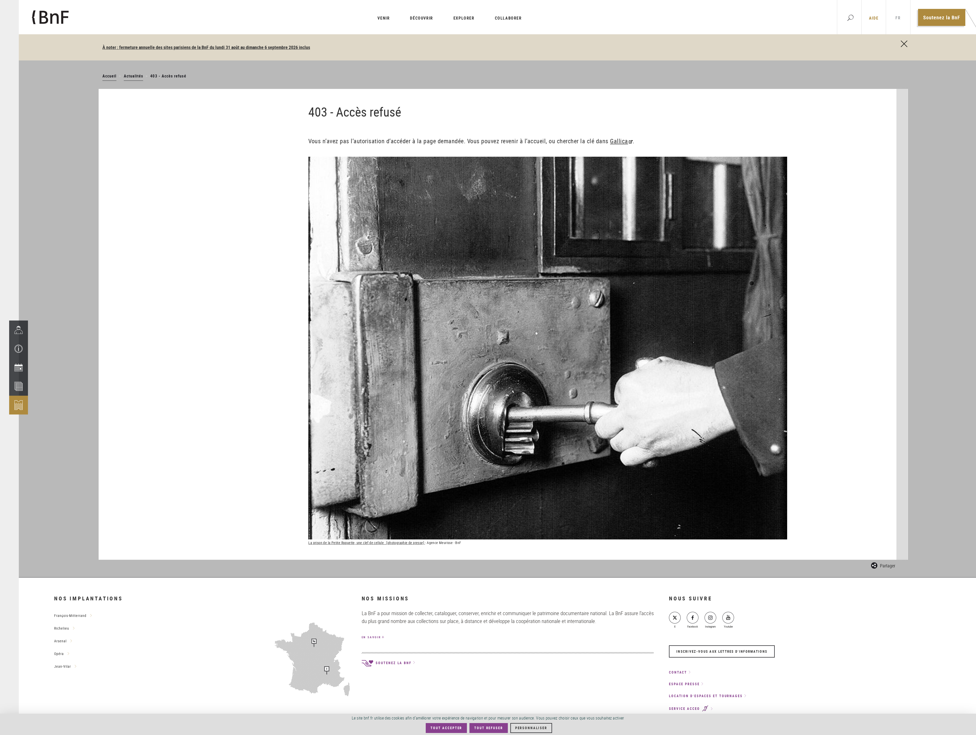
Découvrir (421, 18)
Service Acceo (685, 709)
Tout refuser (488, 728)
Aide (873, 18)
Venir (383, 18)
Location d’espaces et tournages (706, 696)
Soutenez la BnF (941, 17)
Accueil (109, 76)
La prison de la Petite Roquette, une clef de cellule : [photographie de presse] (366, 542)
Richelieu (61, 628)
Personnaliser (531, 728)
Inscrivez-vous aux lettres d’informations (721, 651)
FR (898, 17)
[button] (18, 348)
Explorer (464, 18)
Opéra (59, 653)
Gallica (619, 141)
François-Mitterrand (70, 615)
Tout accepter (446, 728)
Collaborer (508, 18)
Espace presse (684, 684)
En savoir (371, 637)
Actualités (133, 76)
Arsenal (60, 640)
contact (678, 672)
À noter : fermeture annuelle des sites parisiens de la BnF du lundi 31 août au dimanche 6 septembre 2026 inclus (206, 47)
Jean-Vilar (62, 666)
